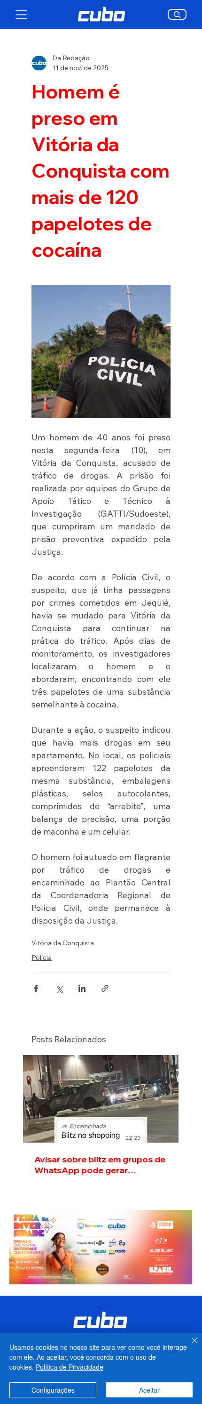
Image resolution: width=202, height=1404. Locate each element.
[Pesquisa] (177, 14)
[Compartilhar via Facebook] (35, 988)
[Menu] (22, 14)
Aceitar (149, 1390)
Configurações (53, 1390)
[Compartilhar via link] (105, 988)
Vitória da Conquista (62, 943)
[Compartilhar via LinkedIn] (82, 988)
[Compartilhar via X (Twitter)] (58, 988)
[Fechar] (189, 1346)
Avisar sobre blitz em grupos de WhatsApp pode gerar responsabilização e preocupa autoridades (99, 1165)
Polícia (41, 957)
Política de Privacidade (69, 1367)
